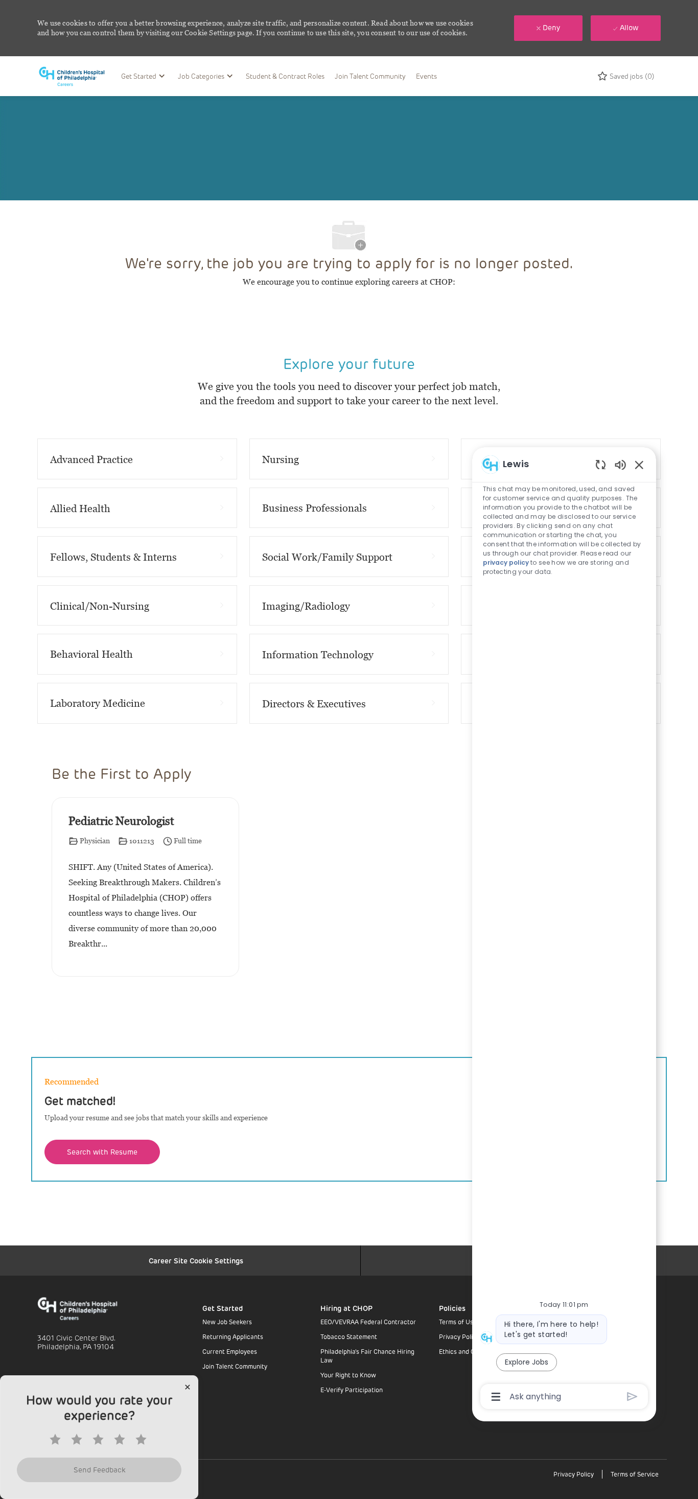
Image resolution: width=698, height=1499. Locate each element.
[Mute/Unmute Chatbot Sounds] (620, 464)
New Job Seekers (227, 1321)
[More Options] (496, 1397)
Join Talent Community (370, 76)
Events (426, 76)
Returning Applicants (232, 1336)
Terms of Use (458, 1321)
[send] (632, 1396)
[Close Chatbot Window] (639, 464)
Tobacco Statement (348, 1336)
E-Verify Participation (351, 1389)
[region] (564, 929)
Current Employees (229, 1351)
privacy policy (506, 562)
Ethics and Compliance (471, 1351)
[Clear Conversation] (600, 464)
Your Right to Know (348, 1374)
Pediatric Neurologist (121, 821)
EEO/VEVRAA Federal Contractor (368, 1321)
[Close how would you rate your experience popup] (187, 1387)
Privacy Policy (459, 1336)
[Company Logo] (76, 75)
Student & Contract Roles (285, 76)
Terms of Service (635, 1474)
